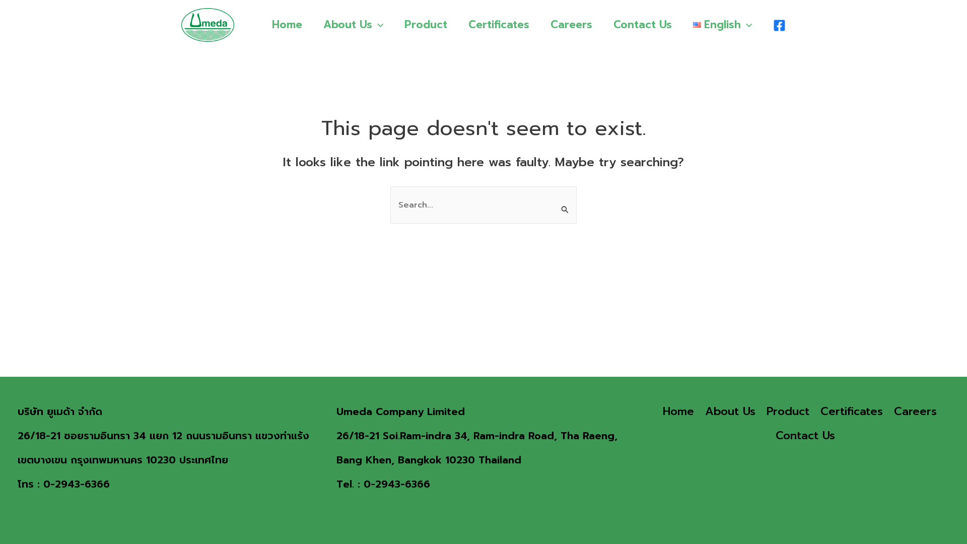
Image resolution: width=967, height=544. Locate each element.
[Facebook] (779, 25)
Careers (571, 25)
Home (287, 25)
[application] (378, 25)
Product (425, 25)
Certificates (498, 25)
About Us (347, 25)
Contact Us (642, 25)
